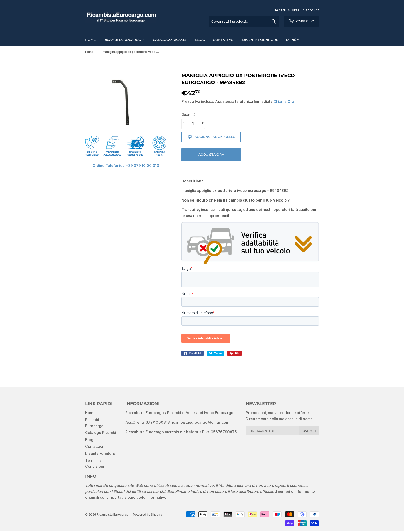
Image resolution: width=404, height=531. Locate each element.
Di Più (291, 40)
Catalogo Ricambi (170, 40)
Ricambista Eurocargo (113, 514)
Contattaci (223, 40)
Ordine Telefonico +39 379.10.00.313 (125, 165)
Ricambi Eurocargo (123, 40)
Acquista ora (211, 154)
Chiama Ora (283, 101)
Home (90, 40)
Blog (200, 40)
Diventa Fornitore (260, 40)
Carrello (304, 21)
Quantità (188, 114)
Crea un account (305, 10)
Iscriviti (309, 430)
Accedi (280, 10)
